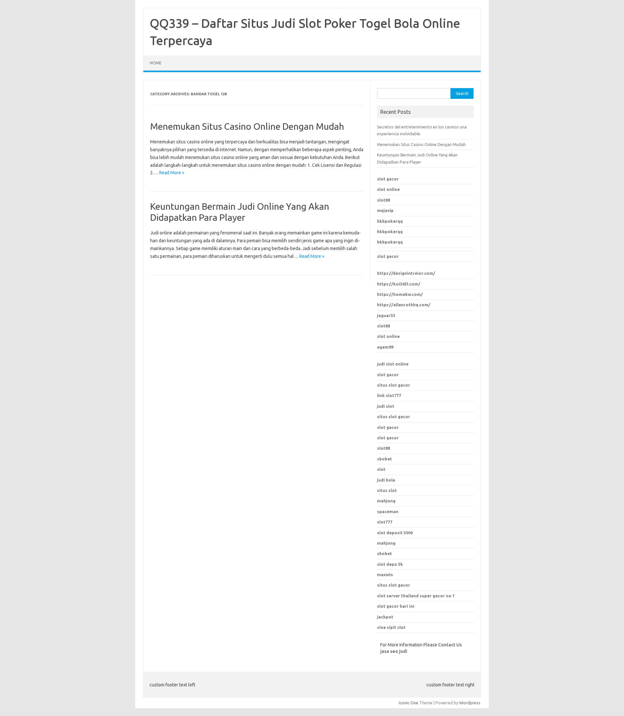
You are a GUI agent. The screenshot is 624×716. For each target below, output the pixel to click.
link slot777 (389, 395)
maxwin (385, 574)
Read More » (171, 172)
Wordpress (469, 702)
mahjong (386, 500)
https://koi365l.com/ (398, 284)
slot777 (384, 522)
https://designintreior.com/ (406, 273)
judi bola (386, 480)
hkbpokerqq (390, 221)
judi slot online (393, 364)
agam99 (385, 347)
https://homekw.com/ (400, 294)
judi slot (385, 406)
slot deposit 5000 (395, 532)
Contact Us (450, 644)
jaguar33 (386, 315)
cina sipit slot (391, 627)
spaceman (387, 511)
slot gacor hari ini (395, 606)
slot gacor (388, 179)
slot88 (383, 200)
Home (156, 63)
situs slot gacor (393, 385)
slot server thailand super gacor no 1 (416, 595)
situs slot (387, 490)
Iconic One (408, 702)
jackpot (385, 617)
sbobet (384, 553)
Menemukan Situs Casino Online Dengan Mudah (247, 126)
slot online (388, 189)
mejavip (385, 210)
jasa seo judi (393, 651)
